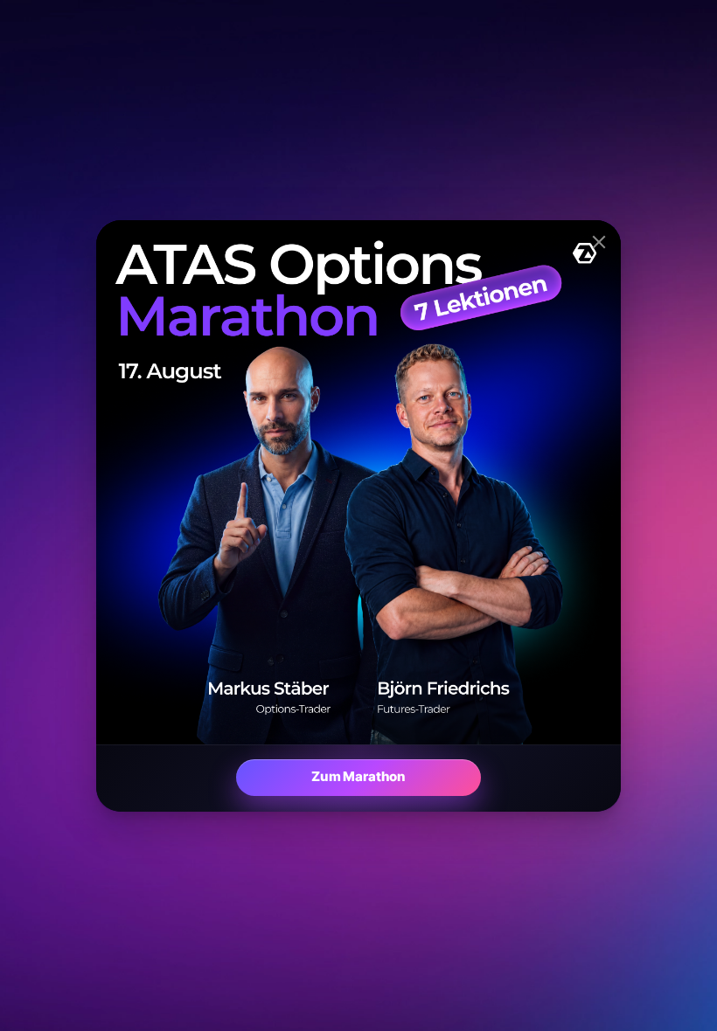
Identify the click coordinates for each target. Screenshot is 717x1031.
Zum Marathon (358, 776)
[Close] (599, 242)
